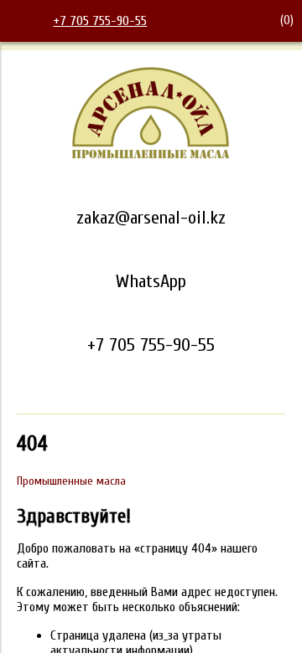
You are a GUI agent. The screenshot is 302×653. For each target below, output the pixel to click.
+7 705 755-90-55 (100, 20)
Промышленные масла (71, 481)
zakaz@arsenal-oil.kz (151, 218)
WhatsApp (151, 281)
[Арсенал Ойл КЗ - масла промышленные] (151, 155)
